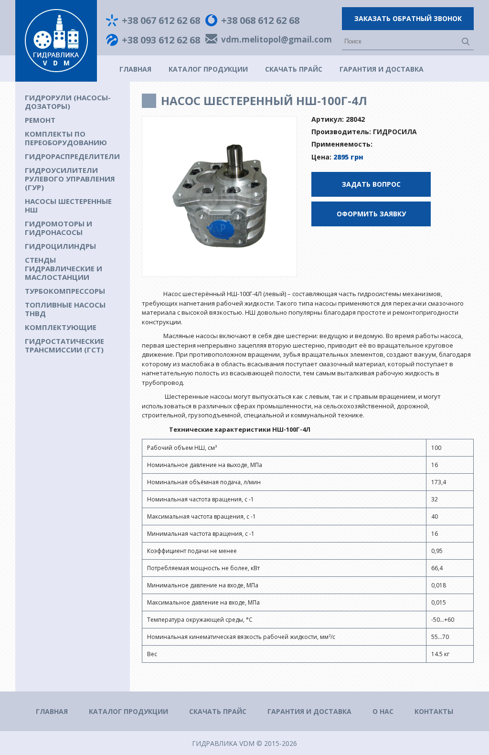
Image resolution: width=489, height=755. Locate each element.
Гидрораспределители (72, 156)
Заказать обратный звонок (408, 18)
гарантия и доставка (382, 69)
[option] (219, 196)
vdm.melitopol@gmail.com (276, 40)
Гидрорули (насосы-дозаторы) (68, 102)
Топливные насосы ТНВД (65, 309)
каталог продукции (208, 69)
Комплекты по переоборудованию (66, 138)
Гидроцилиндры (60, 246)
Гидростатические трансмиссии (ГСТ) (64, 345)
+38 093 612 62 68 (161, 40)
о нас (382, 711)
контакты (434, 711)
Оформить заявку (371, 213)
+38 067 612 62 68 (161, 20)
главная (135, 69)
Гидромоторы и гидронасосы (58, 228)
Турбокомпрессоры (65, 291)
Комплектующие (60, 327)
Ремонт (40, 120)
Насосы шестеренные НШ (68, 205)
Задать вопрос (371, 184)
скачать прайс (293, 69)
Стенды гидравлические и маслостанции (63, 268)
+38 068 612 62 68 (260, 20)
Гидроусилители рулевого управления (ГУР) (70, 178)
